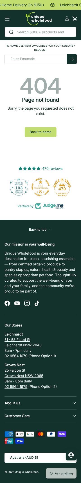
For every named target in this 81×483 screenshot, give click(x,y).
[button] (75, 19)
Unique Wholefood (26, 472)
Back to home (41, 132)
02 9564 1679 (16, 356)
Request (40, 49)
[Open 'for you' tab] (71, 455)
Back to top (38, 229)
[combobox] (40, 32)
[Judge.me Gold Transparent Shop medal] (31, 187)
